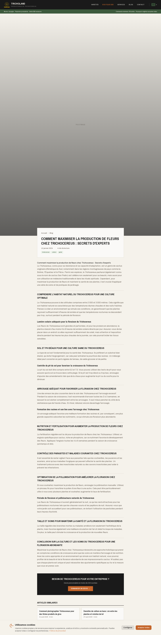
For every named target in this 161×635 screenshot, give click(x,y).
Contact (140, 4)
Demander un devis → (80, 588)
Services (121, 4)
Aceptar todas (144, 627)
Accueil (44, 233)
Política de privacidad (57, 631)
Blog (131, 4)
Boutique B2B (107, 4)
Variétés (94, 4)
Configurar (127, 627)
